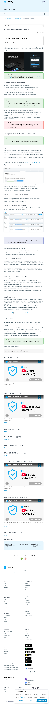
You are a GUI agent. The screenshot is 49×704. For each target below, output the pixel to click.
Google (11, 312)
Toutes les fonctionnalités (29, 615)
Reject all (32, 700)
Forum (26, 637)
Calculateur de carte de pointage (10, 663)
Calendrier (27, 589)
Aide (26, 631)
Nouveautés (6, 591)
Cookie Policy (23, 697)
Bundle (5, 691)
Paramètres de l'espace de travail (32, 162)
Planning (5, 617)
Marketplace (6, 693)
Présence (5, 619)
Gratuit (5, 599)
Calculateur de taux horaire (9, 665)
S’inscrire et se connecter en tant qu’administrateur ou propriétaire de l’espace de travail (10, 546)
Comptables (6, 655)
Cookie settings (42, 700)
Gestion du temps (7, 635)
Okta (20, 312)
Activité (26, 598)
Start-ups (5, 649)
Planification (27, 602)
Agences (5, 647)
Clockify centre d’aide (8, 18)
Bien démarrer (7, 14)
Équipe (26, 609)
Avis (4, 589)
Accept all (21, 700)
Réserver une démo (9, 573)
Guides (5, 633)
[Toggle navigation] (44, 2)
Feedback (27, 635)
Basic (5, 601)
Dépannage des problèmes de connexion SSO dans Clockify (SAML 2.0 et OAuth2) (36, 546)
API (4, 594)
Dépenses (27, 611)
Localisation (27, 600)
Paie (4, 625)
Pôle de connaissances (8, 631)
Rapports (5, 621)
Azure (22, 312)
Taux (26, 594)
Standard (5, 603)
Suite (5, 689)
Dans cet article (9, 25)
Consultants (6, 653)
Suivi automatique (28, 591)
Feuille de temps (28, 585)
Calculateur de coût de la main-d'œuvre (11, 669)
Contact (26, 633)
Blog (4, 639)
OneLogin (16, 312)
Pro (4, 605)
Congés (26, 604)
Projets (26, 596)
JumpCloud (30, 312)
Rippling (26, 312)
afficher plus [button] (6, 387)
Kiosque (26, 587)
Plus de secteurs (6, 657)
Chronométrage (7, 615)
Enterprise (5, 607)
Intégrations (6, 587)
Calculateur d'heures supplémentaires (11, 667)
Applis (5, 585)
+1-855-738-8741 (28, 639)
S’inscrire (5, 578)
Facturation (27, 613)
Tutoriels (5, 637)
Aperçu (5, 583)
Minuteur (27, 583)
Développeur (6, 651)
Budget (5, 623)
